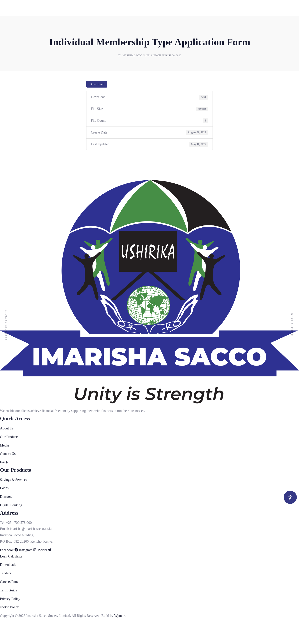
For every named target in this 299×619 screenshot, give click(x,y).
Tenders (5, 32)
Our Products (9, 327)
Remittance (8, 428)
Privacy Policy (10, 599)
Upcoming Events (12, 485)
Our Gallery (8, 491)
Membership (8, 403)
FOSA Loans (9, 346)
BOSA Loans (9, 359)
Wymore (120, 615)
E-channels (7, 553)
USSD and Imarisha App (17, 390)
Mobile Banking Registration (20, 559)
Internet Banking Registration (20, 441)
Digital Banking (11, 384)
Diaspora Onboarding (15, 435)
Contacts (6, 517)
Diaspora (6, 365)
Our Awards (8, 321)
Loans (4, 340)
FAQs (4, 41)
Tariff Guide (8, 590)
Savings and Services (14, 334)
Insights (5, 479)
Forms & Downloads (14, 473)
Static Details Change (15, 447)
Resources (7, 453)
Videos (5, 498)
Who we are (8, 296)
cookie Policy (9, 607)
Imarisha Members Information (21, 315)
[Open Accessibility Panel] (290, 497)
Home (4, 283)
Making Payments (12, 397)
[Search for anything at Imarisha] (46, 535)
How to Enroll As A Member (20, 416)
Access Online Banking (16, 572)
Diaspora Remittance (14, 378)
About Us (7, 290)
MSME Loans (10, 353)
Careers (5, 24)
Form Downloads (12, 16)
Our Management (12, 309)
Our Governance (11, 302)
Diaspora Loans (11, 372)
